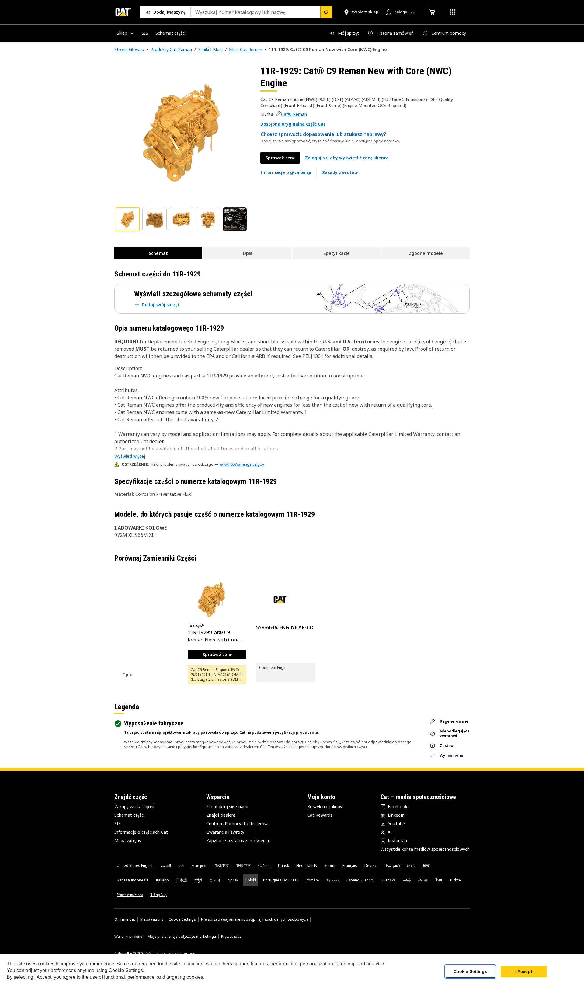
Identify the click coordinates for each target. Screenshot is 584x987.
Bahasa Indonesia (132, 880)
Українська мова (130, 894)
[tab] (128, 219)
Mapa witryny (127, 840)
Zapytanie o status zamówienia (237, 840)
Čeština (264, 865)
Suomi (329, 865)
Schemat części (129, 815)
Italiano (162, 880)
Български (199, 865)
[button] (292, 124)
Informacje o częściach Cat (141, 832)
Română (312, 880)
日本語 (181, 880)
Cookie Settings (182, 919)
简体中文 (221, 865)
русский (333, 880)
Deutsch (371, 865)
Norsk (233, 880)
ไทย (439, 880)
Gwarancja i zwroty (225, 832)
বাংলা (181, 865)
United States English (135, 865)
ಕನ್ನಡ (198, 880)
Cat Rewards (319, 815)
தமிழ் (407, 880)
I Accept (523, 971)
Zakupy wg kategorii (134, 806)
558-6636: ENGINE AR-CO (285, 627)
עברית (411, 865)
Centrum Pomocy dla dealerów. (237, 823)
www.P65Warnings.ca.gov (241, 464)
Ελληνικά (393, 865)
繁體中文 (243, 865)
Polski (250, 880)
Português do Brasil (280, 880)
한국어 (214, 880)
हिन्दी (426, 865)
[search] (326, 12)
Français (349, 865)
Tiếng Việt (158, 894)
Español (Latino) (360, 880)
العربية (166, 865)
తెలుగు (423, 880)
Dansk (283, 865)
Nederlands (306, 865)
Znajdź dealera (220, 815)
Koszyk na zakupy (324, 806)
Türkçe (455, 880)
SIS (117, 823)
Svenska (388, 880)
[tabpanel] (182, 133)
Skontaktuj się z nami (227, 806)
